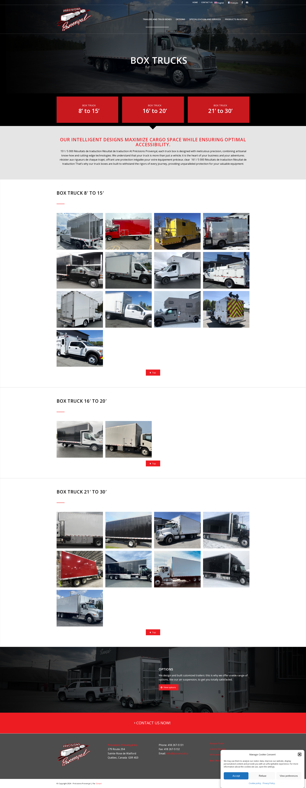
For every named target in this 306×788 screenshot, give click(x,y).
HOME (195, 2)
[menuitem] (195, 2)
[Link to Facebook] (242, 2)
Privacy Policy (269, 783)
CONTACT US (207, 2)
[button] (299, 754)
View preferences (289, 775)
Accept (236, 775)
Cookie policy (255, 783)
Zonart (99, 783)
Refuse (262, 775)
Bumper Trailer (217, 743)
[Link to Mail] (247, 2)
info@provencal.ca (177, 753)
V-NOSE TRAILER (217, 749)
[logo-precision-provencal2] (76, 19)
